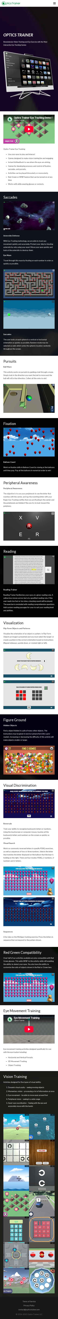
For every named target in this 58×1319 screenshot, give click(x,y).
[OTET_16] (42, 1229)
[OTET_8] (16, 1178)
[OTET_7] (42, 1152)
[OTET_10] (16, 1203)
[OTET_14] (16, 1280)
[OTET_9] (42, 1178)
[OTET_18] (16, 1127)
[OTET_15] (16, 1229)
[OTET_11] (42, 1203)
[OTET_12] (42, 1280)
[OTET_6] (16, 1152)
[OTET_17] (42, 1255)
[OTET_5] (42, 1127)
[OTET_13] (16, 1255)
